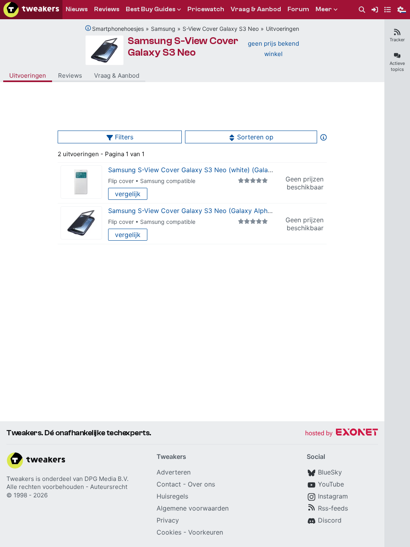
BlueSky (330, 472)
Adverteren (174, 472)
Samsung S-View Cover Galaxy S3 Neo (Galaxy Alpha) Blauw (200, 211)
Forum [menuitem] (298, 9)
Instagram (333, 496)
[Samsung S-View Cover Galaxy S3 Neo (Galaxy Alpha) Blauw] (81, 223)
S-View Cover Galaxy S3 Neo (221, 28)
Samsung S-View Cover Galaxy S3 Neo (183, 46)
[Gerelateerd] (88, 28)
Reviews (70, 75)
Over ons (201, 484)
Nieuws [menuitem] (77, 9)
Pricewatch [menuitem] (205, 9)
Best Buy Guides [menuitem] (150, 9)
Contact (169, 484)
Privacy (168, 520)
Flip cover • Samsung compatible (151, 180)
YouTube (331, 484)
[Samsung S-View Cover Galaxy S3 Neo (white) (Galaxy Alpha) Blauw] (81, 182)
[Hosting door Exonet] (341, 433)
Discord (330, 520)
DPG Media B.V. (106, 479)
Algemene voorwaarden (193, 508)
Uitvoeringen (282, 28)
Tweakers (20, 479)
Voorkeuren (205, 532)
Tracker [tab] (397, 39)
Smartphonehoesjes (118, 28)
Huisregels (172, 496)
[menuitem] (362, 9)
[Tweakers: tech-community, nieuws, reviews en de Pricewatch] (31, 9)
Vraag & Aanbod (116, 75)
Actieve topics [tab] (397, 66)
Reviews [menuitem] (106, 9)
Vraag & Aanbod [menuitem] (256, 9)
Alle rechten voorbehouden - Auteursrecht (66, 487)
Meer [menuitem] (324, 9)
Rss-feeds (333, 508)
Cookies (169, 532)
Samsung (163, 28)
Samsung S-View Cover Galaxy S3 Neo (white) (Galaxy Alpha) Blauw (212, 170)
